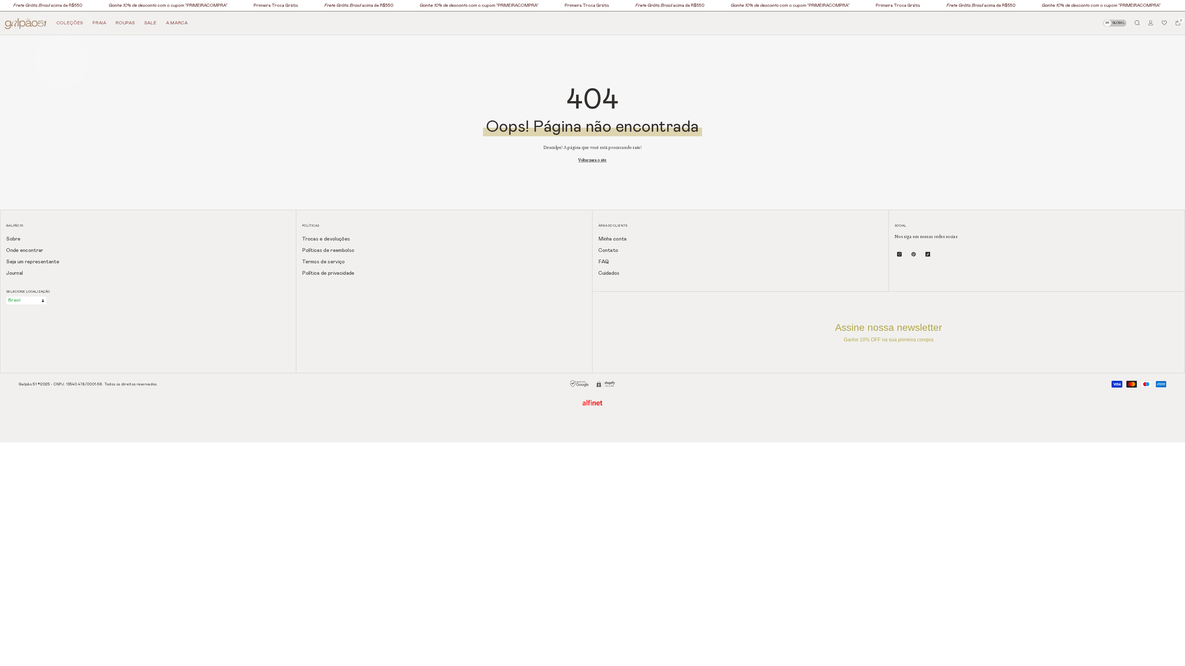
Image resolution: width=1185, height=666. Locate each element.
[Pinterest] (913, 254)
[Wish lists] (1164, 22)
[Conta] (1150, 22)
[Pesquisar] (1137, 22)
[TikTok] (928, 254)
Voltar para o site (592, 160)
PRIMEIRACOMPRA (206, 5)
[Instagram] (899, 254)
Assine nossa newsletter (888, 332)
